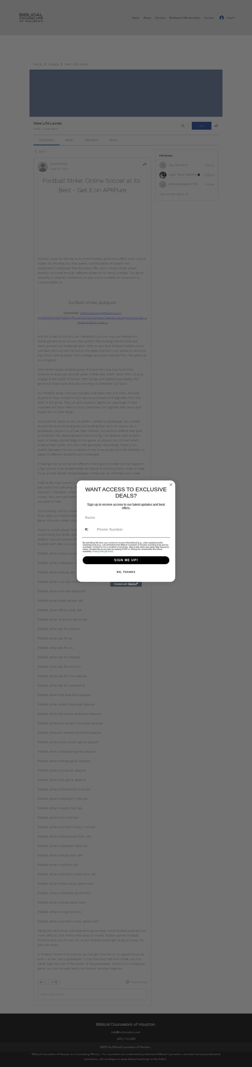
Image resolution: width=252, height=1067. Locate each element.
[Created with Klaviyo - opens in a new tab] (126, 584)
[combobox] (89, 529)
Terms (110, 551)
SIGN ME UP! (126, 560)
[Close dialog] (171, 484)
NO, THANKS (126, 572)
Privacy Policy (99, 551)
